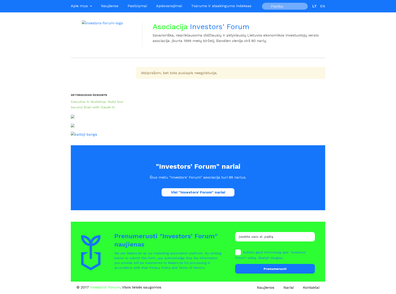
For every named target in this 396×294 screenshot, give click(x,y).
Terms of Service (191, 267)
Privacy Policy (159, 267)
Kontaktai (311, 287)
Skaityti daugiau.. (271, 258)
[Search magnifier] (267, 6)
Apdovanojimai (169, 6)
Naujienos (109, 6)
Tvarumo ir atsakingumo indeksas (221, 6)
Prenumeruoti (275, 269)
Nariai (288, 287)
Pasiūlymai (137, 6)
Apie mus (80, 6)
